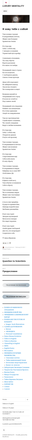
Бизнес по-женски (13, 365)
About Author (8, 382)
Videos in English (10, 338)
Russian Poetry (6, 249)
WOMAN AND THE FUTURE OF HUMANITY (13, 413)
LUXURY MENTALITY (13, 6)
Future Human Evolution (12, 336)
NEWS (6, 346)
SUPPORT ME (8, 384)
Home (4, 399)
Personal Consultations (14, 334)
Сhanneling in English (12, 343)
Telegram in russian (16, 285)
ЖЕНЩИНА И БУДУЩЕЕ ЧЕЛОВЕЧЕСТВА (11, 419)
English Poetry (9, 348)
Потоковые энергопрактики (16, 362)
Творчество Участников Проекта (16, 370)
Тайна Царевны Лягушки (13, 379)
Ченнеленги (8, 377)
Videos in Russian (10, 341)
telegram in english (16, 297)
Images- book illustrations (15, 324)
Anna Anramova (9, 247)
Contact (6, 386)
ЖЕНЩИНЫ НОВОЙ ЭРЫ (13, 312)
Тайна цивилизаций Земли (16, 360)
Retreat (8, 329)
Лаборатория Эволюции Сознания (16, 367)
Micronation (8, 350)
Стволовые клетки (13, 358)
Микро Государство (11, 374)
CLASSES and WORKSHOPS (13, 326)
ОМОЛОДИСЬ (10, 331)
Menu (5, 11)
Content (7, 389)
